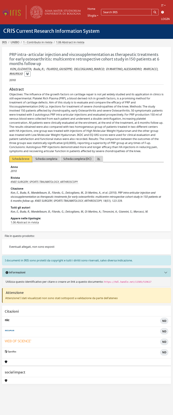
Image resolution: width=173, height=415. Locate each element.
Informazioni (16, 272)
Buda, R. (38, 69)
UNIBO (15, 42)
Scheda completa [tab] (46, 159)
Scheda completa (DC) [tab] (77, 159)
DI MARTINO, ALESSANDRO (123, 69)
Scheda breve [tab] (20, 159)
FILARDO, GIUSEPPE (59, 69)
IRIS (4, 42)
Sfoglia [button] (92, 15)
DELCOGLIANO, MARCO (89, 69)
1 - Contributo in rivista (37, 42)
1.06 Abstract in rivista (70, 42)
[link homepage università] (54, 12)
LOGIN (165, 19)
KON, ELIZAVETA (20, 69)
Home (91, 9)
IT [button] (162, 5)
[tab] (99, 159)
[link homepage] (12, 12)
